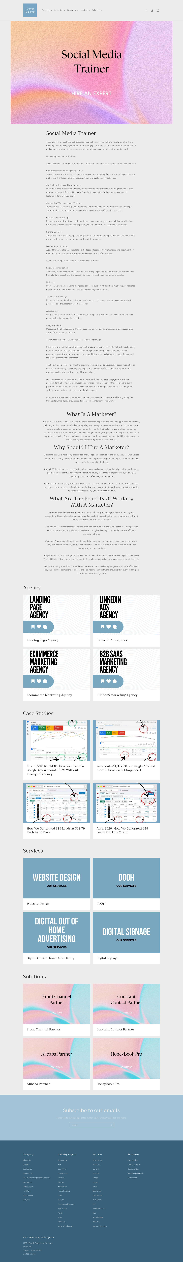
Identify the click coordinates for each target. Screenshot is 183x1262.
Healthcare (62, 1187)
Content (96, 1169)
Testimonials (133, 1178)
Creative (96, 1173)
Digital (95, 1182)
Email (95, 1187)
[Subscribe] (111, 1125)
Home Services (64, 1191)
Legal (60, 1195)
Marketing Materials (136, 1173)
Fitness (60, 1182)
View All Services (100, 1226)
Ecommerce (62, 1173)
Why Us (26, 1200)
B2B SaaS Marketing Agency (117, 695)
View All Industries (65, 1226)
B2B (59, 1165)
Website (96, 1222)
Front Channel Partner (44, 1029)
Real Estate (62, 1209)
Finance (61, 1178)
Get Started (27, 1182)
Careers (26, 1165)
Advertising (97, 1160)
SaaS (60, 1217)
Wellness (61, 1222)
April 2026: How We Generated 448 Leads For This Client (122, 830)
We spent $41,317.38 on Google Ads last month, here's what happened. (125, 768)
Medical (61, 1200)
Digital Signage (107, 958)
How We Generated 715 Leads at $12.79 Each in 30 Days (56, 830)
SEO (94, 1213)
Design (95, 1178)
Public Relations (99, 1209)
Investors (26, 1191)
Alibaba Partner (38, 1084)
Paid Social (97, 1200)
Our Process (28, 1195)
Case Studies (133, 1160)
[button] (46, 10)
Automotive (62, 1160)
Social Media (98, 1217)
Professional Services (66, 1204)
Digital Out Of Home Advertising (50, 958)
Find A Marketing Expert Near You (36, 1178)
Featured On (28, 1173)
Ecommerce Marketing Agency (49, 695)
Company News (134, 1165)
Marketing (97, 1191)
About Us (27, 1160)
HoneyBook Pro (108, 1084)
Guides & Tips (133, 1169)
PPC (94, 1204)
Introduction (28, 1187)
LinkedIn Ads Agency (112, 640)
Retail (60, 1213)
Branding (96, 1165)
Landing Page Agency (43, 640)
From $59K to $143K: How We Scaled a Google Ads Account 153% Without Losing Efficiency (55, 770)
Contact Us (27, 1169)
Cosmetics (62, 1169)
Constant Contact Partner (115, 1029)
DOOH (100, 904)
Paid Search (97, 1195)
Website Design (38, 904)
